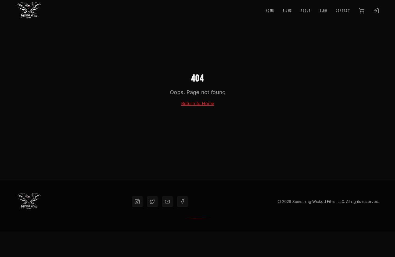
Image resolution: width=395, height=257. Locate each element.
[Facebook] (182, 201)
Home (270, 10)
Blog (323, 10)
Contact (343, 10)
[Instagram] (137, 201)
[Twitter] (152, 201)
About (306, 10)
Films (287, 10)
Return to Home (197, 103)
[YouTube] (167, 201)
